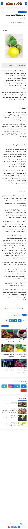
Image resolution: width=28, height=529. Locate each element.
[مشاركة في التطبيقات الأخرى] (6, 320)
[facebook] (24, 386)
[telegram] (4, 386)
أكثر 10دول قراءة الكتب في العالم (10, 417)
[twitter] (17, 386)
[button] (20, 320)
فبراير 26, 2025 (14, 402)
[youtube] (24, 390)
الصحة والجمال (22, 11)
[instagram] (11, 386)
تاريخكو (7, 524)
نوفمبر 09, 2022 (14, 422)
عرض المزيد (5, 326)
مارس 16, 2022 (14, 408)
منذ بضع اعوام (22, 338)
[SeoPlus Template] (21, 524)
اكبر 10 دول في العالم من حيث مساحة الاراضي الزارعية (10, 424)
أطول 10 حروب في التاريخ (11, 403)
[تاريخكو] (14, 3)
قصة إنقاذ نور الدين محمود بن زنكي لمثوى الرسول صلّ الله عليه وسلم (9, 411)
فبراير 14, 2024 (14, 415)
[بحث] (2, 3)
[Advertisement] (14, 446)
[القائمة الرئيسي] (26, 3)
